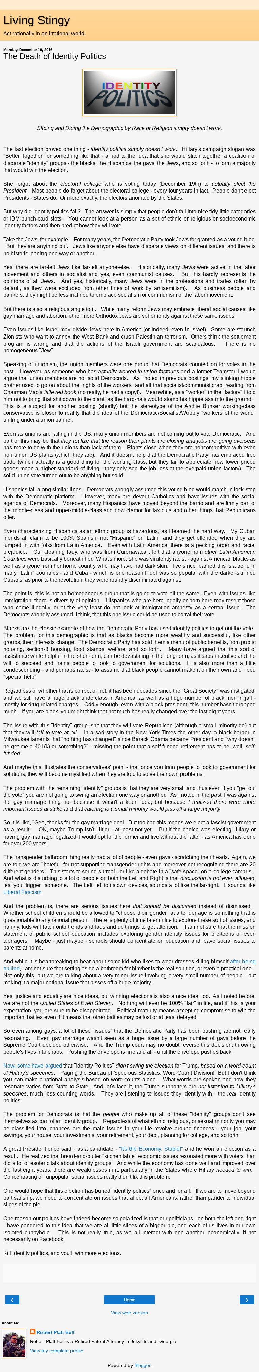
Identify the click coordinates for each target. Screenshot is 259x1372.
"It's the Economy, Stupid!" (151, 1149)
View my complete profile (56, 1350)
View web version (129, 1312)
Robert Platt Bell (55, 1332)
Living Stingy (36, 19)
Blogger (142, 1365)
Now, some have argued (32, 1066)
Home (129, 1299)
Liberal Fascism (22, 892)
